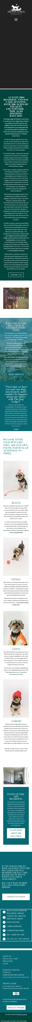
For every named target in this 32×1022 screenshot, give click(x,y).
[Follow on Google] (17, 993)
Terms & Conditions (8, 977)
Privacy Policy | (18, 977)
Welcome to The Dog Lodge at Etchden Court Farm (16, 327)
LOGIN (5, 964)
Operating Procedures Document (13, 530)
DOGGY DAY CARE (10, 959)
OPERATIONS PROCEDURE (13, 975)
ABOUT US (7, 956)
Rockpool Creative (22, 1014)
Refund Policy (25, 977)
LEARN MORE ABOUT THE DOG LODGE (16, 833)
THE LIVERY (8, 961)
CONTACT (7, 972)
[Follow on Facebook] (14, 993)
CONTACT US (16, 275)
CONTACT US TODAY (16, 896)
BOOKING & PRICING (11, 970)
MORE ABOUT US (16, 374)
